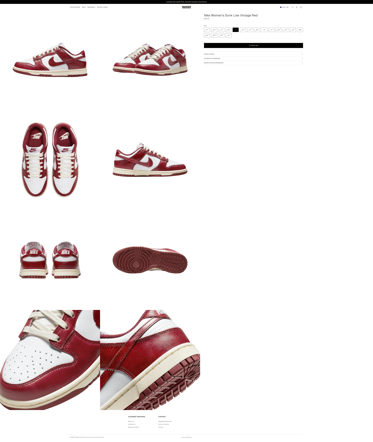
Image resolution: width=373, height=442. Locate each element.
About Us (131, 421)
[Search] (292, 7)
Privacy (160, 427)
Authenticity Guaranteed (212, 58)
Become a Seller (133, 427)
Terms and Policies (186, 437)
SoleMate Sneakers (79, 437)
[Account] (297, 7)
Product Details (209, 54)
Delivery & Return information (213, 63)
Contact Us (131, 424)
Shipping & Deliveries (165, 421)
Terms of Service (163, 424)
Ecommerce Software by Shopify (95, 437)
